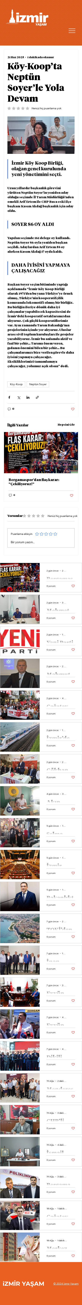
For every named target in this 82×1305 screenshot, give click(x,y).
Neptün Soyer (38, 384)
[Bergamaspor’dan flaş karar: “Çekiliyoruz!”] (41, 452)
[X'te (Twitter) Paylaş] (18, 397)
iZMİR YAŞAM (23, 1283)
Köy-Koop (16, 384)
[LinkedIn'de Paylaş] (28, 397)
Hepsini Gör (66, 425)
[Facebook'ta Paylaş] (9, 397)
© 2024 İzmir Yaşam (66, 1283)
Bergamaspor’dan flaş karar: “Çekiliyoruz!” (34, 482)
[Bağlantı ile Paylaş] (37, 397)
